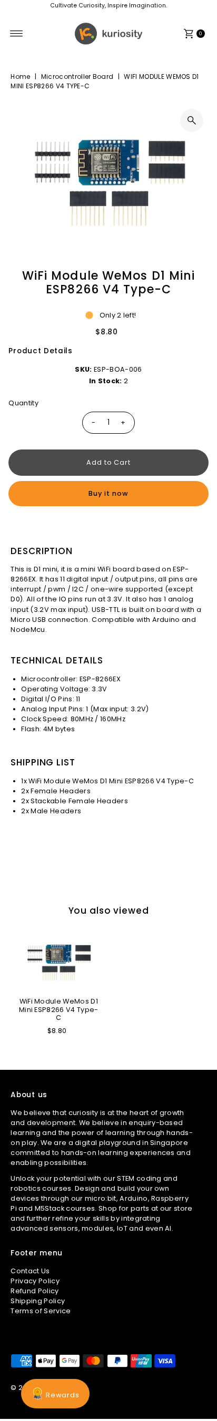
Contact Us (30, 1270)
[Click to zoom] (191, 120)
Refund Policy (34, 1290)
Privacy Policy (35, 1280)
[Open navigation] (16, 34)
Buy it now (108, 493)
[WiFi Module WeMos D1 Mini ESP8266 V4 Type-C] (58, 961)
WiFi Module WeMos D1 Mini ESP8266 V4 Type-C (58, 1009)
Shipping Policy (38, 1300)
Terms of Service (41, 1310)
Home (20, 76)
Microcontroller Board (77, 76)
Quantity (23, 402)
